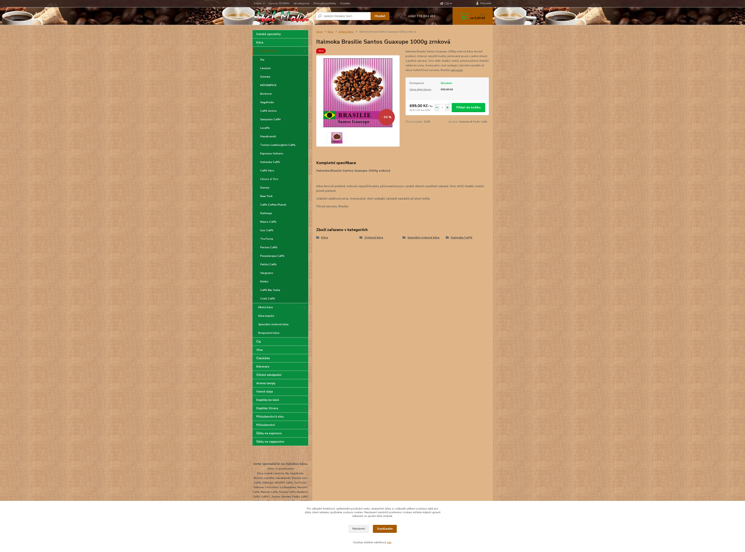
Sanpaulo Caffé (270, 119)
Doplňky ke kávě (267, 400)
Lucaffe (265, 128)
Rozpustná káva (268, 333)
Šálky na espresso (269, 433)
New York (266, 196)
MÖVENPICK (268, 85)
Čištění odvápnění (268, 375)
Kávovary (262, 367)
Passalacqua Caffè (272, 256)
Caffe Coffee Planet (273, 205)
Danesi (264, 187)
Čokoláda (263, 358)
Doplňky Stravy (267, 408)
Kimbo (264, 281)
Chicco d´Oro (269, 179)
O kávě (258, 3)
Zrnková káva (267, 51)
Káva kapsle (266, 316)
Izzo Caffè (266, 230)
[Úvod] (282, 16)
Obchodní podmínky (324, 3)
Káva (259, 42)
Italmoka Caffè (270, 162)
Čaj (258, 341)
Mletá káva (265, 307)
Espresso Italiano (271, 153)
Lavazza (265, 68)
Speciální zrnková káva (273, 324)
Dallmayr (266, 213)
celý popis (456, 70)
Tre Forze (266, 239)
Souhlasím (385, 529)
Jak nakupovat (301, 3)
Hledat (380, 16)
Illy (262, 59)
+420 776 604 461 (422, 16)
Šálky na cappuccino (270, 442)
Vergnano (266, 273)
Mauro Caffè (268, 222)
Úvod (319, 32)
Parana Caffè (268, 247)
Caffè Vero (267, 170)
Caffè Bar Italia (270, 290)
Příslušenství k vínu (270, 417)
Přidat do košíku (468, 107)
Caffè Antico (268, 111)
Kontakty (345, 3)
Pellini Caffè (268, 264)
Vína (259, 350)
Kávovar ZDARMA (279, 3)
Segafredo (267, 102)
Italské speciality (268, 34)
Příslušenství (265, 425)
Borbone (266, 94)
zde (389, 542)
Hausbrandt (268, 136)
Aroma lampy (265, 383)
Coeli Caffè (267, 298)
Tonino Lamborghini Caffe (277, 145)
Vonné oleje (264, 392)
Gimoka (265, 77)
